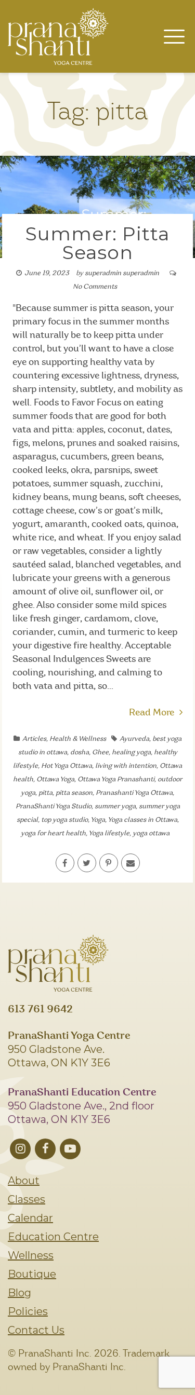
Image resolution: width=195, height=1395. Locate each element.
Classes (26, 1199)
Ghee (100, 752)
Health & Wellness (77, 739)
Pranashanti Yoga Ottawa (134, 793)
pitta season (74, 793)
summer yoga (115, 806)
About (24, 1180)
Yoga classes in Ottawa (142, 820)
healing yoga (131, 752)
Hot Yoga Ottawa (66, 766)
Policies (28, 1311)
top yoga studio (64, 820)
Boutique (32, 1274)
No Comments (95, 286)
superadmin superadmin (122, 273)
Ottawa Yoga (55, 779)
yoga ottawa (151, 833)
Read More (151, 712)
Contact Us (36, 1330)
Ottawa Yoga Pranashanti (115, 779)
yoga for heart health (53, 833)
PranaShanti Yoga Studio (54, 806)
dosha (79, 752)
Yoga (97, 820)
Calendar (30, 1218)
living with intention (126, 766)
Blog (19, 1292)
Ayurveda (134, 739)
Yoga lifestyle (108, 833)
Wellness (31, 1255)
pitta (45, 793)
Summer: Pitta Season (97, 243)
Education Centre (53, 1236)
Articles (34, 739)
